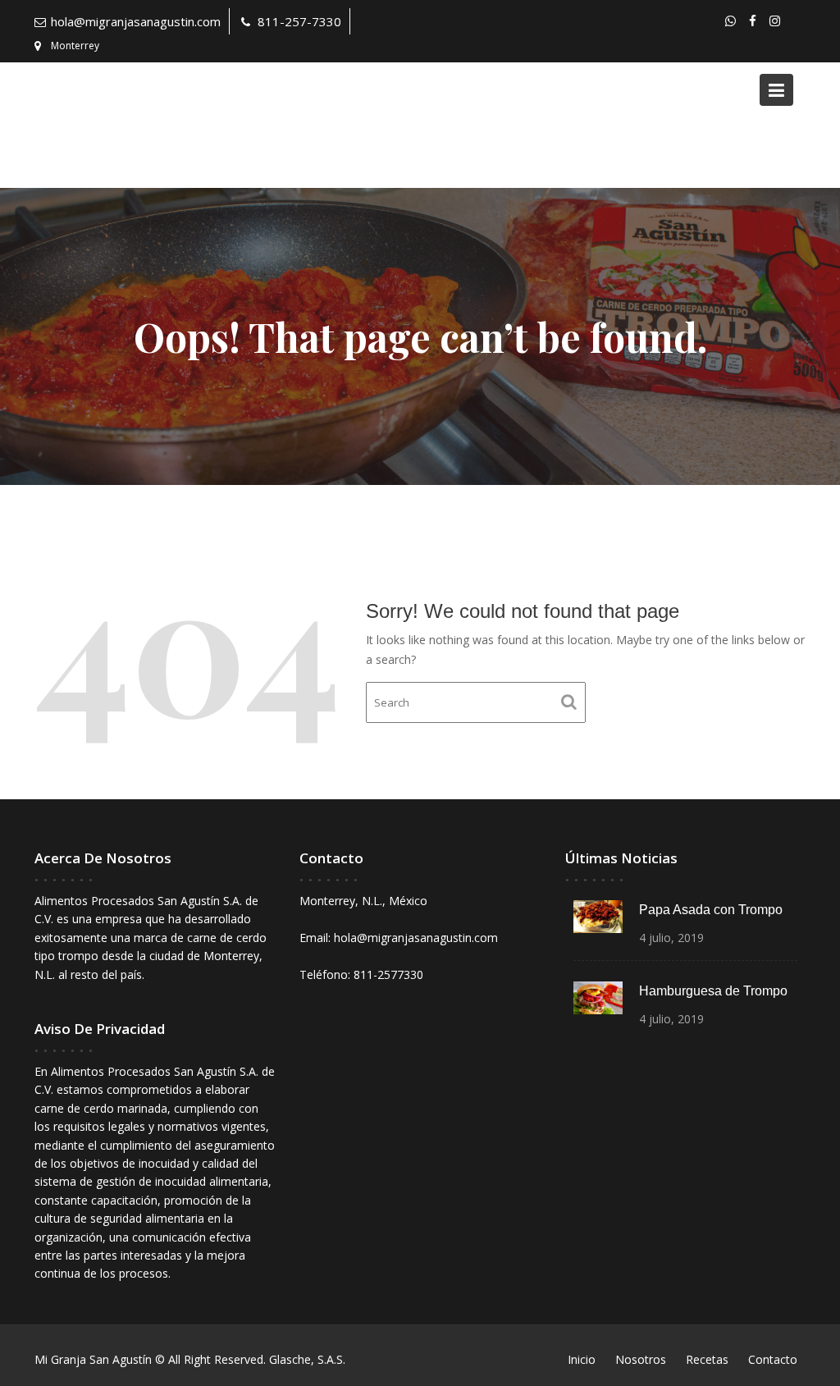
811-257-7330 (299, 21)
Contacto (772, 1359)
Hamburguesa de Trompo (713, 991)
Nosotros (640, 1359)
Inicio (582, 1359)
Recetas (707, 1359)
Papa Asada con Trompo (711, 910)
